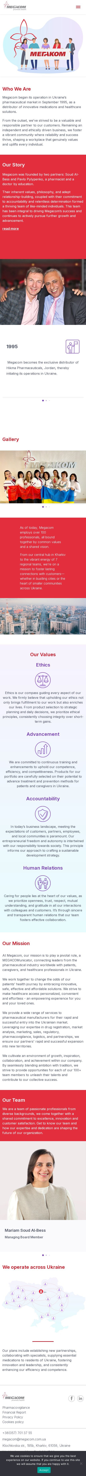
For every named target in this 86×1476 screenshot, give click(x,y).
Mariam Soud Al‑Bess (25, 1230)
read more (10, 229)
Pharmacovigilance (16, 1408)
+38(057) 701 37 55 (17, 1433)
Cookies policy (13, 1422)
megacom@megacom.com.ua (24, 1439)
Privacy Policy (12, 1417)
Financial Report (14, 1412)
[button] (43, 400)
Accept (44, 1470)
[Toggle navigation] (78, 6)
